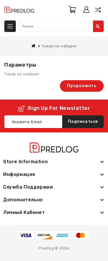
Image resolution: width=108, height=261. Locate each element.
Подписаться (83, 121)
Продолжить (81, 85)
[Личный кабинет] (86, 9)
